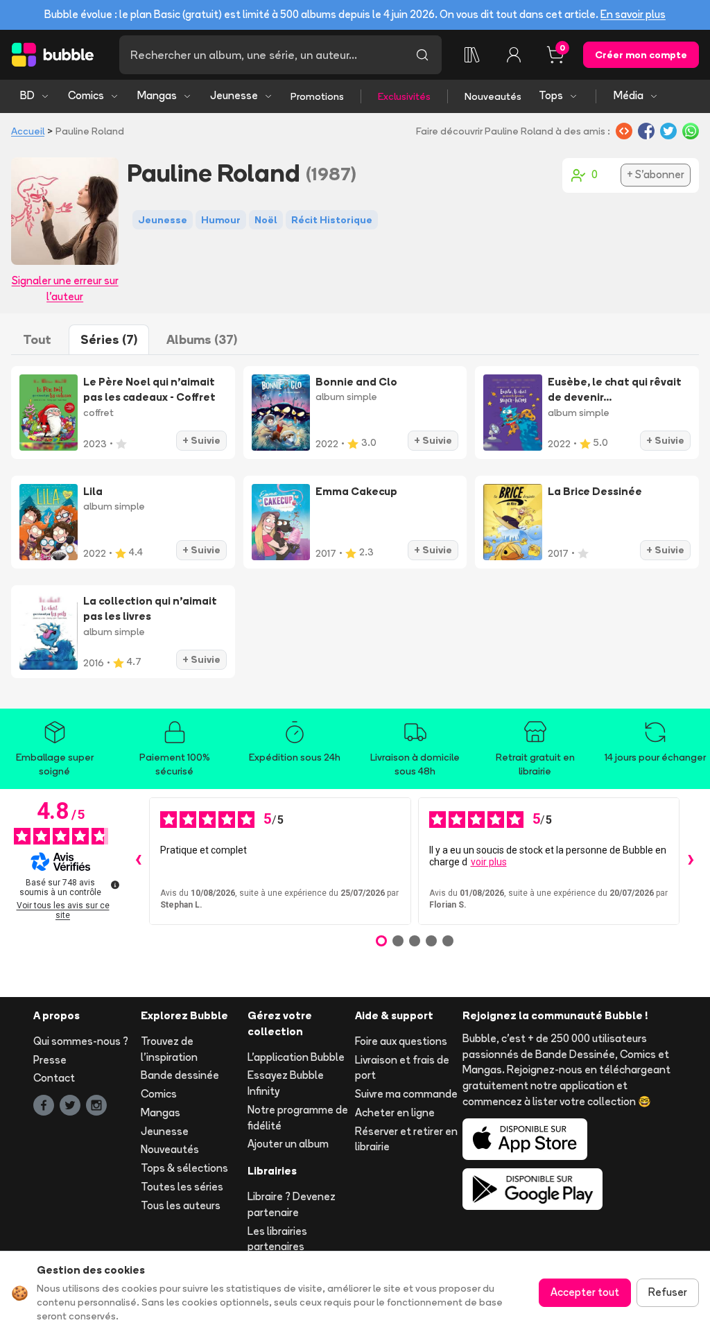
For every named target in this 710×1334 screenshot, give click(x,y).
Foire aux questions (401, 1041)
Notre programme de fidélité (298, 1117)
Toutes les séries (182, 1186)
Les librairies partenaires (277, 1239)
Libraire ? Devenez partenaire (292, 1204)
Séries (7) (108, 339)
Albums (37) (201, 339)
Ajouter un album (288, 1143)
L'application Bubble (296, 1057)
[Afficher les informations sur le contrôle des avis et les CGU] (115, 884)
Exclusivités (404, 96)
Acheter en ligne (395, 1112)
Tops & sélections (184, 1168)
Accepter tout (585, 1292)
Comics (86, 95)
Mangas (157, 95)
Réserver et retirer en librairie (406, 1139)
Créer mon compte (641, 55)
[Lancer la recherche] (422, 54)
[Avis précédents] (138, 861)
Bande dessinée (180, 1075)
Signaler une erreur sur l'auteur (65, 288)
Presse (50, 1059)
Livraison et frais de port (402, 1067)
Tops (551, 95)
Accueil (27, 131)
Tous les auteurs (180, 1205)
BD (27, 95)
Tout (37, 339)
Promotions (317, 96)
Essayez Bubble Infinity (286, 1083)
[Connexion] (514, 55)
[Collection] (472, 55)
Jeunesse (234, 95)
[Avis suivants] (690, 861)
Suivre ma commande (406, 1093)
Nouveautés (493, 96)
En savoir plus (633, 14)
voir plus (489, 861)
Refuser (667, 1292)
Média (628, 95)
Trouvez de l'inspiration (169, 1049)
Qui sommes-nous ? (80, 1041)
